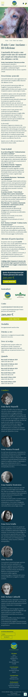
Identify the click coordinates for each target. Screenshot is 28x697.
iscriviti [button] (6, 637)
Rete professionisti (14, 687)
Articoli (14, 672)
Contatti (14, 664)
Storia (14, 655)
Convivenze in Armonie (14, 685)
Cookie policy (17, 694)
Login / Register (9, 282)
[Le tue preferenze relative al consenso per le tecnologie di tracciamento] (25, 694)
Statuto (14, 660)
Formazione (14, 668)
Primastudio (14, 693)
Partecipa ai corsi (14, 679)
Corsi (10, 40)
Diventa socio (14, 677)
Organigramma (14, 658)
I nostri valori (14, 657)
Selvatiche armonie (14, 670)
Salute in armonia (14, 684)
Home (6, 40)
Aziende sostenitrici (14, 662)
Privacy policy (11, 694)
